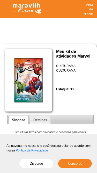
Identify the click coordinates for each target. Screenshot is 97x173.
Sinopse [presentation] (18, 120)
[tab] (18, 120)
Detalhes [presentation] (40, 120)
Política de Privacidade (32, 150)
